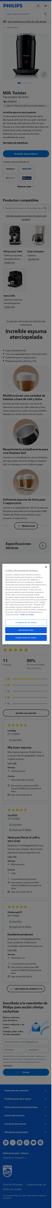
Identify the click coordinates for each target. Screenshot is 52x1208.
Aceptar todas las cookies (24, 639)
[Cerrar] (44, 565)
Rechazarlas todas (24, 631)
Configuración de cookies (25, 623)
